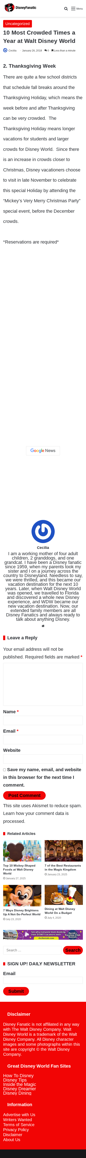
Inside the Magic (19, 1084)
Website (11, 750)
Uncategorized (17, 24)
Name (11, 711)
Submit (16, 991)
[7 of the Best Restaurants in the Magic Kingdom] (64, 851)
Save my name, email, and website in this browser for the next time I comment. (42, 777)
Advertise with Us (19, 1114)
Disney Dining (17, 1093)
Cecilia (12, 50)
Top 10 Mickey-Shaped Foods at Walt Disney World (19, 869)
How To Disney (18, 1075)
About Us (11, 1139)
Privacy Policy (16, 1129)
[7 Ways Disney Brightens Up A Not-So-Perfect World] (22, 895)
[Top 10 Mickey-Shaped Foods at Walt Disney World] (22, 851)
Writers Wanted (17, 1119)
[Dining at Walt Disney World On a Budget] (64, 895)
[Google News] (43, 450)
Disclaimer (12, 1134)
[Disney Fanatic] (20, 8)
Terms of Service (18, 1124)
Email (11, 731)
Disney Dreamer (19, 1088)
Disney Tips (15, 1080)
